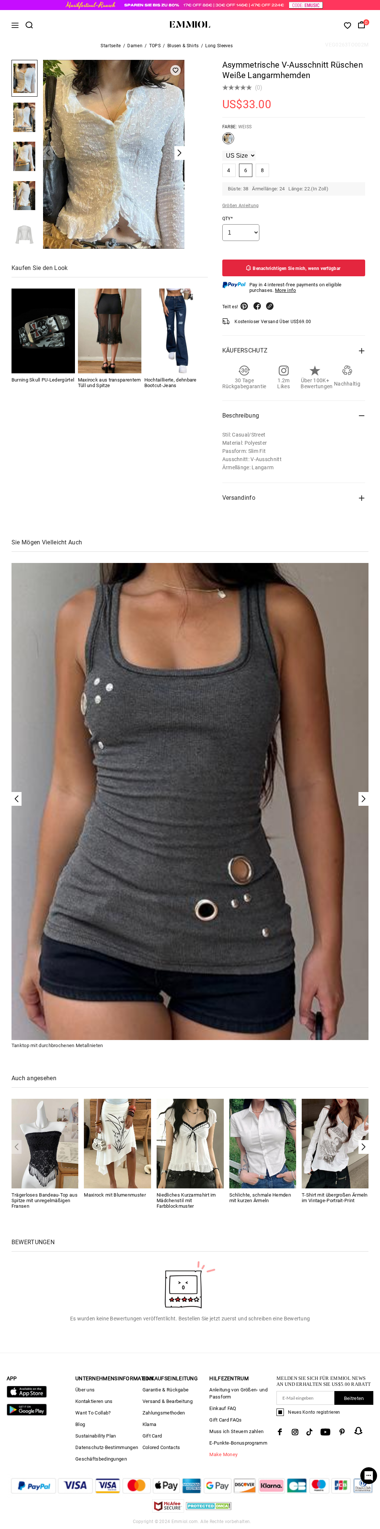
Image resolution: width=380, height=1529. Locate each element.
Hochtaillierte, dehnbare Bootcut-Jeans (170, 382)
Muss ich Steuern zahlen (236, 1431)
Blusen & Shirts (183, 45)
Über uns (85, 1390)
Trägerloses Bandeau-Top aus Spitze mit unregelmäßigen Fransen (45, 1200)
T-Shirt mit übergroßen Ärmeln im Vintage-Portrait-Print (335, 1197)
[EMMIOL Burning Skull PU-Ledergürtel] (43, 331)
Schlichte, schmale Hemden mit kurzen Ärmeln (260, 1197)
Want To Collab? (93, 1413)
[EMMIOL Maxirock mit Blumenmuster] (117, 1143)
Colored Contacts (161, 1447)
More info (285, 290)
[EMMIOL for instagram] (295, 1432)
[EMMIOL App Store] (27, 1396)
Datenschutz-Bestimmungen (106, 1447)
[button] (363, 1147)
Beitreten (354, 1398)
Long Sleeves (219, 45)
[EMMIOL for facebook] (279, 1432)
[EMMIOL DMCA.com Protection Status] (209, 1510)
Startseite (111, 45)
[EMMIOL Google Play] (27, 1414)
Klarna (149, 1424)
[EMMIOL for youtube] (325, 1432)
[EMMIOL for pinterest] (342, 1432)
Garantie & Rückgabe (165, 1390)
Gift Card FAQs (225, 1420)
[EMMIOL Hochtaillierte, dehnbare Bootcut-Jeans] (176, 331)
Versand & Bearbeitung (167, 1401)
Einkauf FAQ (222, 1408)
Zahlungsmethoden (163, 1413)
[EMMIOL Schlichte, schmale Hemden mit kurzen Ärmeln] (263, 1143)
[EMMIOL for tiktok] (309, 1432)
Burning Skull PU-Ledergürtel (43, 380)
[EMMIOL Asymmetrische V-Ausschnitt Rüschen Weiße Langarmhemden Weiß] (228, 141)
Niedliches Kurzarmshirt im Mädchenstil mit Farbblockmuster (186, 1200)
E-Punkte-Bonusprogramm (238, 1443)
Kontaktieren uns (94, 1401)
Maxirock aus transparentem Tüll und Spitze (109, 382)
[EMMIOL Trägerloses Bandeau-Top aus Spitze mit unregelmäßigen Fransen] (45, 1143)
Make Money (223, 1454)
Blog (80, 1424)
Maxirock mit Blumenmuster (115, 1195)
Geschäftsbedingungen (101, 1459)
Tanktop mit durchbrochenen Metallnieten (57, 1045)
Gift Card (152, 1436)
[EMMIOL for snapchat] (358, 1430)
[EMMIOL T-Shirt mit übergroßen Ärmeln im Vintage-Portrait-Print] (335, 1143)
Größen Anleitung (240, 205)
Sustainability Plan (95, 1436)
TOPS (155, 45)
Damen (134, 45)
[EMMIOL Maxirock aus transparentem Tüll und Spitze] (109, 331)
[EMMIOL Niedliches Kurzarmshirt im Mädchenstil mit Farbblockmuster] (190, 1143)
